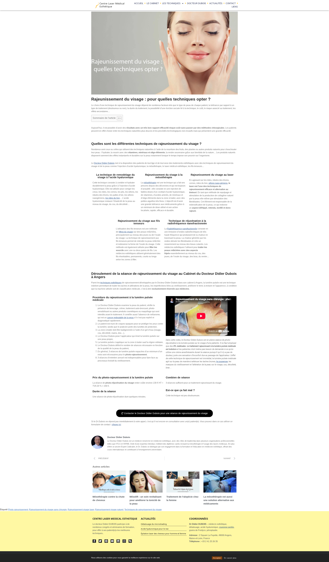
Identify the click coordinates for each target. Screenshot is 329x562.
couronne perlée (226, 527)
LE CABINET (153, 3)
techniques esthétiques (110, 283)
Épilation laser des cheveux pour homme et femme (163, 533)
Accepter (217, 558)
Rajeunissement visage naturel (109, 509)
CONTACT (231, 3)
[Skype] (130, 541)
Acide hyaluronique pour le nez (154, 528)
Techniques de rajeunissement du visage (143, 509)
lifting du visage (126, 232)
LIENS (235, 7)
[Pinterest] (106, 541)
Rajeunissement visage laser (81, 509)
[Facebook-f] (94, 541)
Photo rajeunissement (18, 509)
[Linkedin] (118, 541)
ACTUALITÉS (215, 3)
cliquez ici (116, 424)
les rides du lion (112, 198)
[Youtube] (112, 541)
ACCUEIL (138, 3)
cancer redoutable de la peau (120, 318)
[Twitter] (100, 541)
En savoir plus (230, 558)
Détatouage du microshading (154, 524)
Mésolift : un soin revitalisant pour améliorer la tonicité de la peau (145, 500)
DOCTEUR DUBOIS (196, 3)
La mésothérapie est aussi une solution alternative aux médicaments (218, 500)
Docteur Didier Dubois (104, 163)
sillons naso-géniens (218, 183)
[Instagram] (124, 541)
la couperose (222, 361)
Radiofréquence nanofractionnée (182, 229)
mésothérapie (150, 183)
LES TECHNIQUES (171, 3)
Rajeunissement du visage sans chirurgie (48, 509)
